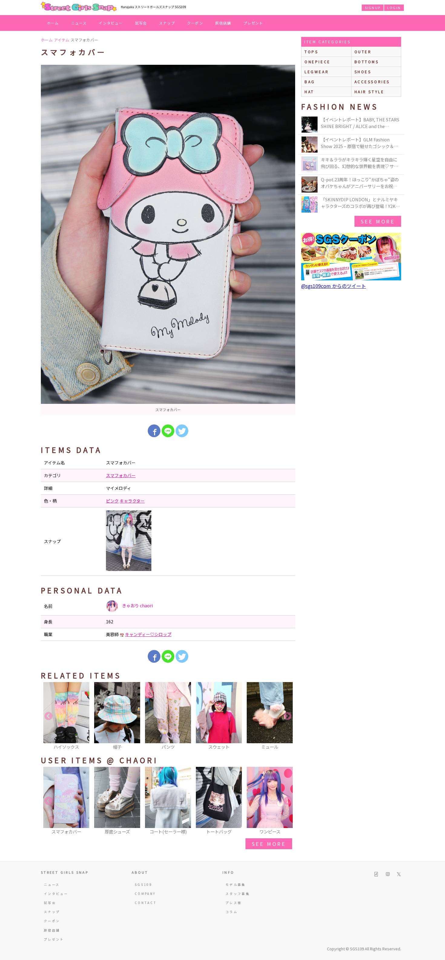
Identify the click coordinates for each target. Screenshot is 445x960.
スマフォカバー (121, 475)
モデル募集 (236, 884)
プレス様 (234, 902)
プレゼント (253, 22)
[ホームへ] (79, 7)
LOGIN (394, 7)
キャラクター (132, 501)
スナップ (167, 22)
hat (309, 91)
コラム (232, 911)
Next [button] (287, 716)
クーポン (195, 22)
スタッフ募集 (238, 893)
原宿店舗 (223, 22)
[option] (168, 240)
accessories (372, 81)
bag (310, 81)
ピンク (112, 501)
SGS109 (143, 884)
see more (269, 843)
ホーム (53, 22)
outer (363, 51)
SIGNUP (373, 7)
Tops (311, 51)
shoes (362, 71)
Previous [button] (48, 716)
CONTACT (146, 902)
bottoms (366, 61)
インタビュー (111, 22)
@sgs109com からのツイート (333, 285)
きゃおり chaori (137, 605)
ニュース (79, 22)
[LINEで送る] (168, 430)
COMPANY (145, 893)
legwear (317, 71)
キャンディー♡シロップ (148, 634)
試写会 (141, 22)
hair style (369, 91)
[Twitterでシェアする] (182, 430)
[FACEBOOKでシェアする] (154, 430)
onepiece (318, 61)
